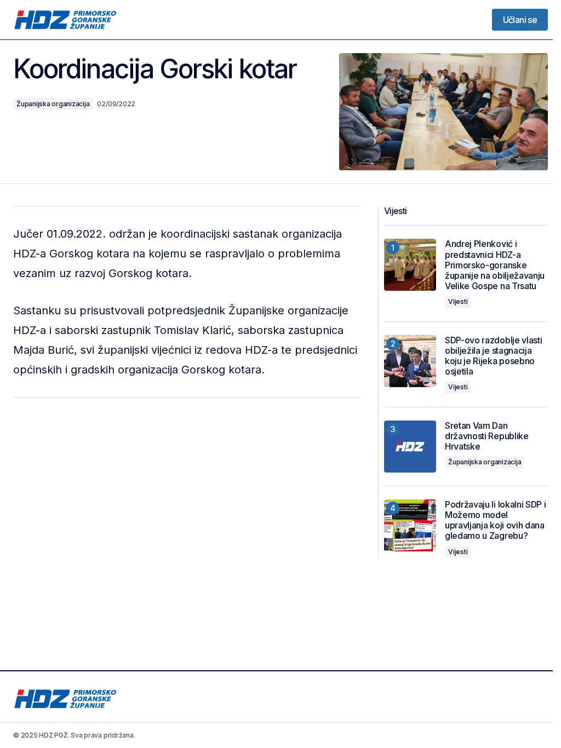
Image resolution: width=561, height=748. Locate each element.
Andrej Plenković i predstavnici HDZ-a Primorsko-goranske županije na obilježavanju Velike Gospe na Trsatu (495, 265)
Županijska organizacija (52, 104)
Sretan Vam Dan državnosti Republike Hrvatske (487, 436)
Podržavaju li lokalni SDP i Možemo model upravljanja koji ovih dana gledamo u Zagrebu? (495, 520)
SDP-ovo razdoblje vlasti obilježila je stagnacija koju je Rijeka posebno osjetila (493, 356)
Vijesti (457, 301)
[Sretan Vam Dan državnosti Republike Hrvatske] (410, 447)
